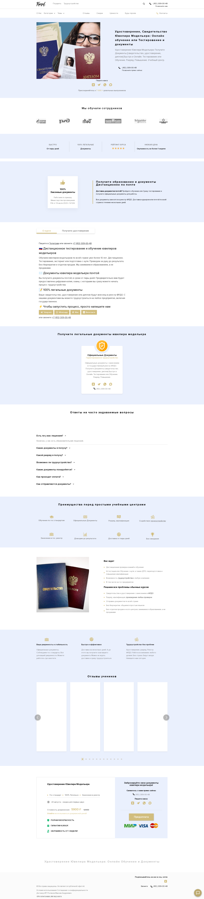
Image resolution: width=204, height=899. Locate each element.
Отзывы (86, 13)
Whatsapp (63, 312)
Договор (40, 893)
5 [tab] (97, 759)
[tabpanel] (51, 717)
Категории (48, 13)
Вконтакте (90, 312)
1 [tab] (82, 759)
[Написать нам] (198, 893)
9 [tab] (111, 759)
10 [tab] (114, 759)
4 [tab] (93, 759)
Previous (38, 717)
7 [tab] (104, 759)
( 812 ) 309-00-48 (160, 3)
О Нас (39, 13)
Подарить (57, 3)
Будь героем (130, 13)
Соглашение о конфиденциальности (72, 890)
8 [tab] (107, 759)
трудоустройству (158, 521)
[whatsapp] (104, 84)
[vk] (93, 84)
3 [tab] (89, 759)
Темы (59, 13)
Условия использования (46, 890)
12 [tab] (121, 759)
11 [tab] (118, 759)
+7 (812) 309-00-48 (82, 243)
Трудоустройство (71, 3)
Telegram (47, 312)
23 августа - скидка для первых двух (67, 802)
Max (77, 312)
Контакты (163, 13)
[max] (110, 84)
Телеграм (54, 243)
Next (166, 717)
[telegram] (99, 84)
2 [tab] (86, 759)
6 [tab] (100, 759)
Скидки (100, 13)
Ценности (114, 13)
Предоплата (141, 817)
